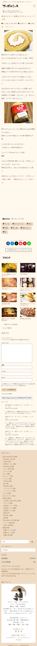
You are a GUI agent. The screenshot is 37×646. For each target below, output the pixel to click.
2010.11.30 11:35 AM (11, 420)
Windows (6, 486)
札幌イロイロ (7, 530)
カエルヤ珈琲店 (7, 328)
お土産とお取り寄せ (10, 23)
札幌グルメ (23, 23)
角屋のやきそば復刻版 (10, 324)
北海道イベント (8, 505)
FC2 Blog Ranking (9, 576)
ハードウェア (7, 491)
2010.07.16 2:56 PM (11, 408)
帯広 (30, 224)
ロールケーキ (18, 224)
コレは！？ (6, 476)
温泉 (4, 513)
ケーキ (6, 224)
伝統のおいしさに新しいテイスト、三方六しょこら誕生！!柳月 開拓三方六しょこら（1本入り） (18, 179)
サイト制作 (7, 469)
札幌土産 (6, 535)
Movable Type (8, 459)
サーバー (6, 471)
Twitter (5, 461)
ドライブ (6, 503)
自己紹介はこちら (18, 629)
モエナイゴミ (6, 496)
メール (3, 371)
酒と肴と (6, 515)
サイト (3, 377)
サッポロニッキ (16, 645)
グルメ (4, 474)
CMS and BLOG (7, 456)
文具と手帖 (7, 525)
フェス (4, 493)
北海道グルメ (7, 508)
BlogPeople (16, 573)
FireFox (6, 481)
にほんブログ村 (6, 573)
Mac (4, 483)
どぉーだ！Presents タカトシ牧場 (12, 152)
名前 (2, 365)
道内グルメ (26, 228)
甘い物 (14, 228)
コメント (4, 343)
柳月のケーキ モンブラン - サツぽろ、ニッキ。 (19, 416)
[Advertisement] (18, 201)
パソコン (5, 479)
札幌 (6, 228)
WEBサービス (8, 464)
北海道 (4, 498)
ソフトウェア (7, 488)
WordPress (7, 466)
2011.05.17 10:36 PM (11, 435)
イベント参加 (7, 523)
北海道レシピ (7, 510)
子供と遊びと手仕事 (9, 520)
